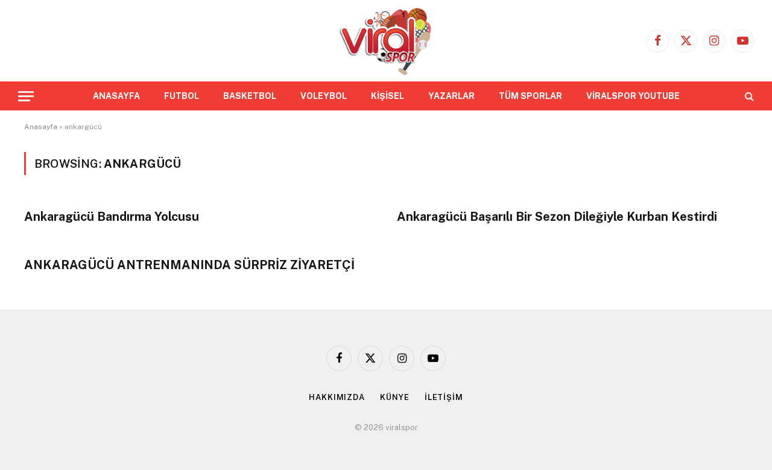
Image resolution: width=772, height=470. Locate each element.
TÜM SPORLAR (530, 96)
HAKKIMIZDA (337, 397)
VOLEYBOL (323, 96)
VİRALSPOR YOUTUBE (633, 96)
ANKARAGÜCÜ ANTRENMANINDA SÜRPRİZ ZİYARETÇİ (189, 265)
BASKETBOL (249, 96)
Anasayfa (40, 126)
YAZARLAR (451, 96)
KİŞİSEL (387, 96)
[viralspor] (386, 40)
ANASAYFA (116, 96)
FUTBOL (181, 96)
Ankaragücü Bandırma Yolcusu (111, 216)
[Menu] (26, 96)
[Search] (748, 96)
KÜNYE (395, 397)
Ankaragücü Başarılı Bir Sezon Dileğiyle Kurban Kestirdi (557, 216)
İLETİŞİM (444, 397)
